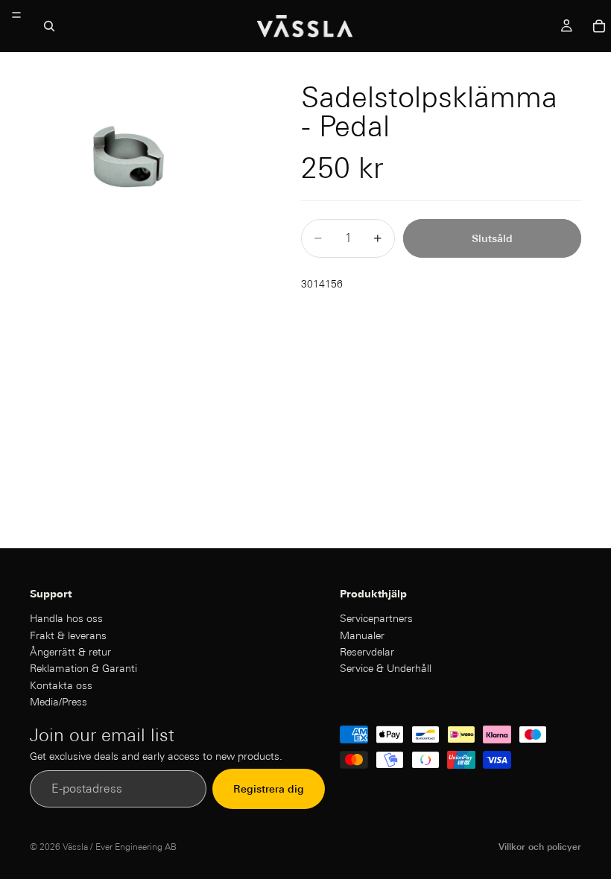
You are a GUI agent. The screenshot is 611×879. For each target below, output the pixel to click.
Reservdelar (367, 652)
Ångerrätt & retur (70, 652)
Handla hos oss (66, 618)
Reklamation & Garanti (83, 668)
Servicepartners (376, 618)
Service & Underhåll (385, 668)
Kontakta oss (61, 685)
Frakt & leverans (68, 635)
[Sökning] (49, 26)
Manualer (362, 635)
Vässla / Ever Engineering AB (120, 846)
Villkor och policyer (539, 846)
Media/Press (58, 702)
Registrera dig (268, 789)
